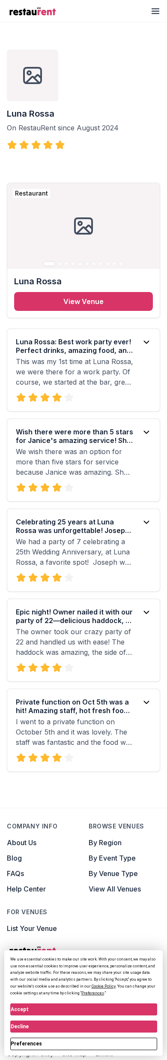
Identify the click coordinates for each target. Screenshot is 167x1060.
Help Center (26, 889)
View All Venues (115, 889)
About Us (21, 842)
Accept (20, 1009)
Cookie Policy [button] (104, 986)
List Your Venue (32, 928)
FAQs (15, 873)
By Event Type (112, 858)
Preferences (26, 1044)
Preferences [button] (92, 993)
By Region (105, 842)
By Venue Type (113, 873)
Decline (20, 1027)
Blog (14, 858)
